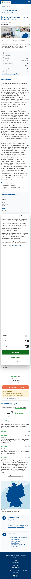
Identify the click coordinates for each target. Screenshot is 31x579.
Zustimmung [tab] (8, 215)
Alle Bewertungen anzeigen (15, 476)
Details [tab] (23, 215)
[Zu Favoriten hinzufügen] (29, 24)
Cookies (15, 565)
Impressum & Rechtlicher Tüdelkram (15, 555)
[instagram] (17, 575)
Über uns (15, 558)
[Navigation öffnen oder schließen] (29, 2)
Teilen (28, 17)
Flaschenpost (15, 567)
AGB (15, 560)
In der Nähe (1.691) (7, 13)
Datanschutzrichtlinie (16, 245)
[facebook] (14, 575)
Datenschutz (15, 562)
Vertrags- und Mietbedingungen (15, 398)
